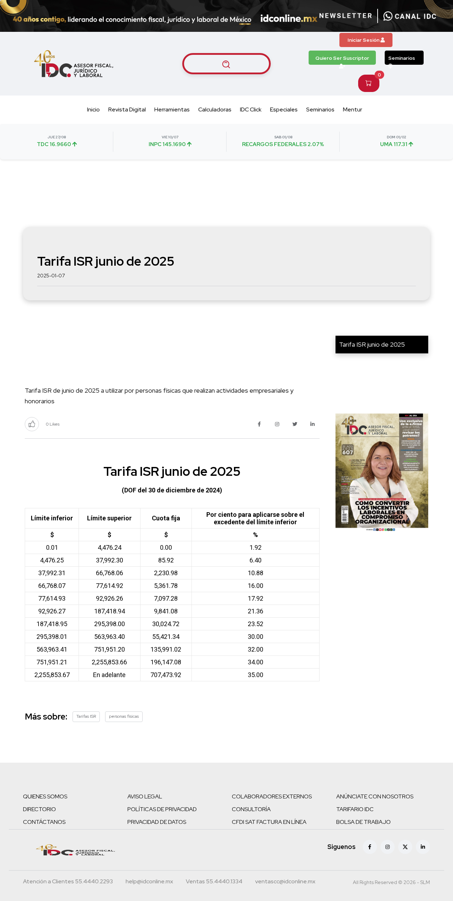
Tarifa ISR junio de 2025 (372, 344)
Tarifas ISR (86, 716)
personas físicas (124, 716)
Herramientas (172, 109)
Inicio (93, 109)
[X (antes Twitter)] (405, 847)
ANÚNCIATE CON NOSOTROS (374, 796)
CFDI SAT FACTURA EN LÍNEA (269, 822)
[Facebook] (370, 847)
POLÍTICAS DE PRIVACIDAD (162, 809)
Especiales (284, 109)
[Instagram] (387, 847)
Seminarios (401, 58)
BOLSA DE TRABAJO (363, 822)
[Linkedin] (423, 847)
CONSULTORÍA (251, 809)
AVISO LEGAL (144, 796)
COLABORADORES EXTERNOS (272, 796)
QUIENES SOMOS (45, 796)
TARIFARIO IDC (355, 809)
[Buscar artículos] (226, 63)
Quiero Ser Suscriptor (342, 58)
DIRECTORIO (39, 809)
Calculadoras (214, 109)
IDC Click (251, 109)
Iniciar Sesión (364, 40)
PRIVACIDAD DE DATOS (156, 822)
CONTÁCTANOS (44, 822)
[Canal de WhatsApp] (409, 16)
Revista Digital (127, 109)
